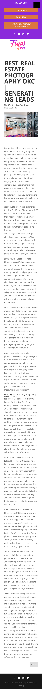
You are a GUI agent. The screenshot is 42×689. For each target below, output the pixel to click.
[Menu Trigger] (36, 5)
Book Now (21, 17)
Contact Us (21, 10)
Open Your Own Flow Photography (21, 25)
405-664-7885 (21, 3)
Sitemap (21, 686)
